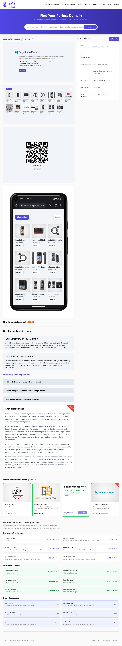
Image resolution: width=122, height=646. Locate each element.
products (72, 490)
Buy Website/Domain (52, 4)
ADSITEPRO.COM (10, 504)
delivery (75, 493)
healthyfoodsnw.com (76, 486)
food (80, 493)
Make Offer (114, 39)
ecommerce (68, 493)
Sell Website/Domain (68, 4)
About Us (87, 4)
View (57, 539)
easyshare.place (16, 39)
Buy (57, 572)
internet (78, 490)
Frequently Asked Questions (16, 374)
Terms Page (106, 640)
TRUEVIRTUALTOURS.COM (101, 504)
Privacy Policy (96, 640)
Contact (79, 4)
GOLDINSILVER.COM (40, 504)
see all (33, 479)
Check (57, 604)
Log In (109, 4)
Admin (114, 640)
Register (116, 4)
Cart (103, 4)
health (84, 490)
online (66, 490)
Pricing (95, 4)
